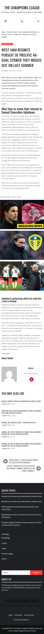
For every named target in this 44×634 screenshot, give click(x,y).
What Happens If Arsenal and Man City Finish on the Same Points (20, 508)
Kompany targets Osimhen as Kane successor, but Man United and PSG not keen (21, 523)
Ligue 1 (4, 548)
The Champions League (22, 7)
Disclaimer (18, 615)
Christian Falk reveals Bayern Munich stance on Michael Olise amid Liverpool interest (21, 412)
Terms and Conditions (21, 620)
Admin (6, 71)
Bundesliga (6, 538)
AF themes (32, 631)
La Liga (4, 543)
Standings (5, 534)
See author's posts (31, 373)
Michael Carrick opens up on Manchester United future (21, 401)
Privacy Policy (29, 615)
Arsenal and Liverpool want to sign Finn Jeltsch (19, 422)
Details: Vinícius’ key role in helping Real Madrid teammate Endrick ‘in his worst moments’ (20, 468)
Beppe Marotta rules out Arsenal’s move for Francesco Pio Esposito (21, 516)
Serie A (4, 559)
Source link (6, 353)
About (11, 615)
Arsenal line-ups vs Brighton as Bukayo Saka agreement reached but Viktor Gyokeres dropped (21, 433)
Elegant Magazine (20, 631)
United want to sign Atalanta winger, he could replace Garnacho (23, 461)
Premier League (7, 44)
